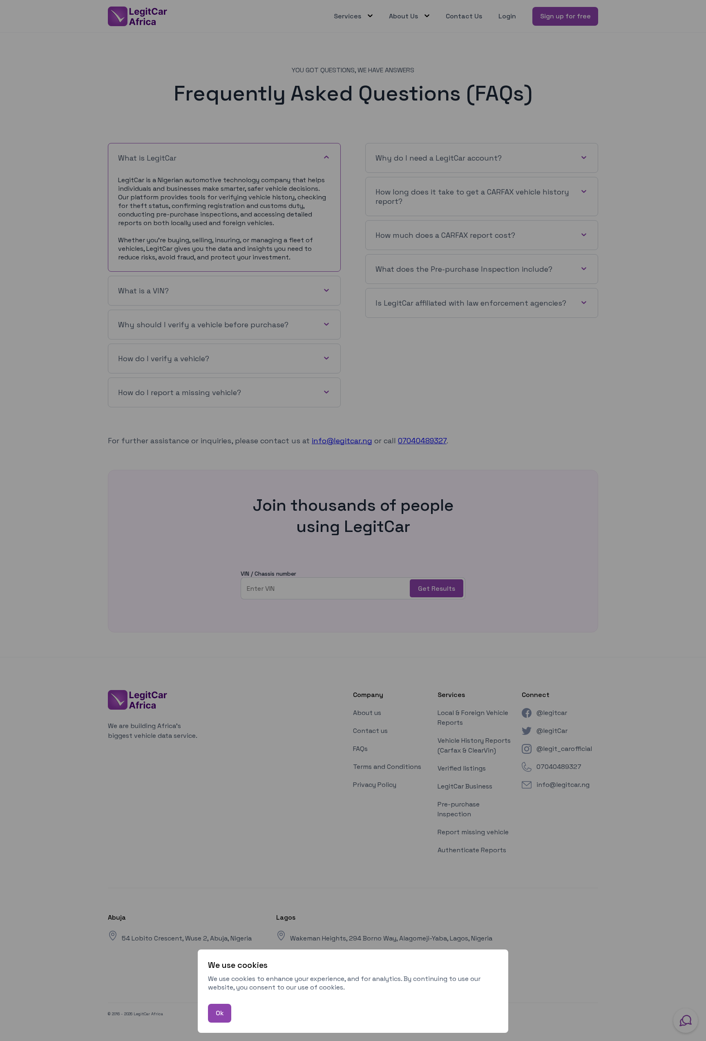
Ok (220, 1013)
